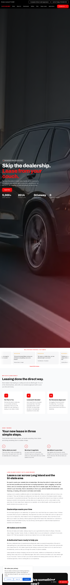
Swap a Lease (44, 6)
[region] (18, 574)
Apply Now (7, 189)
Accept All (26, 579)
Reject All (18, 579)
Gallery (32, 6)
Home (13, 6)
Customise (9, 579)
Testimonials (26, 6)
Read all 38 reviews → (35, 366)
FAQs (37, 6)
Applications (51, 6)
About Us (19, 6)
